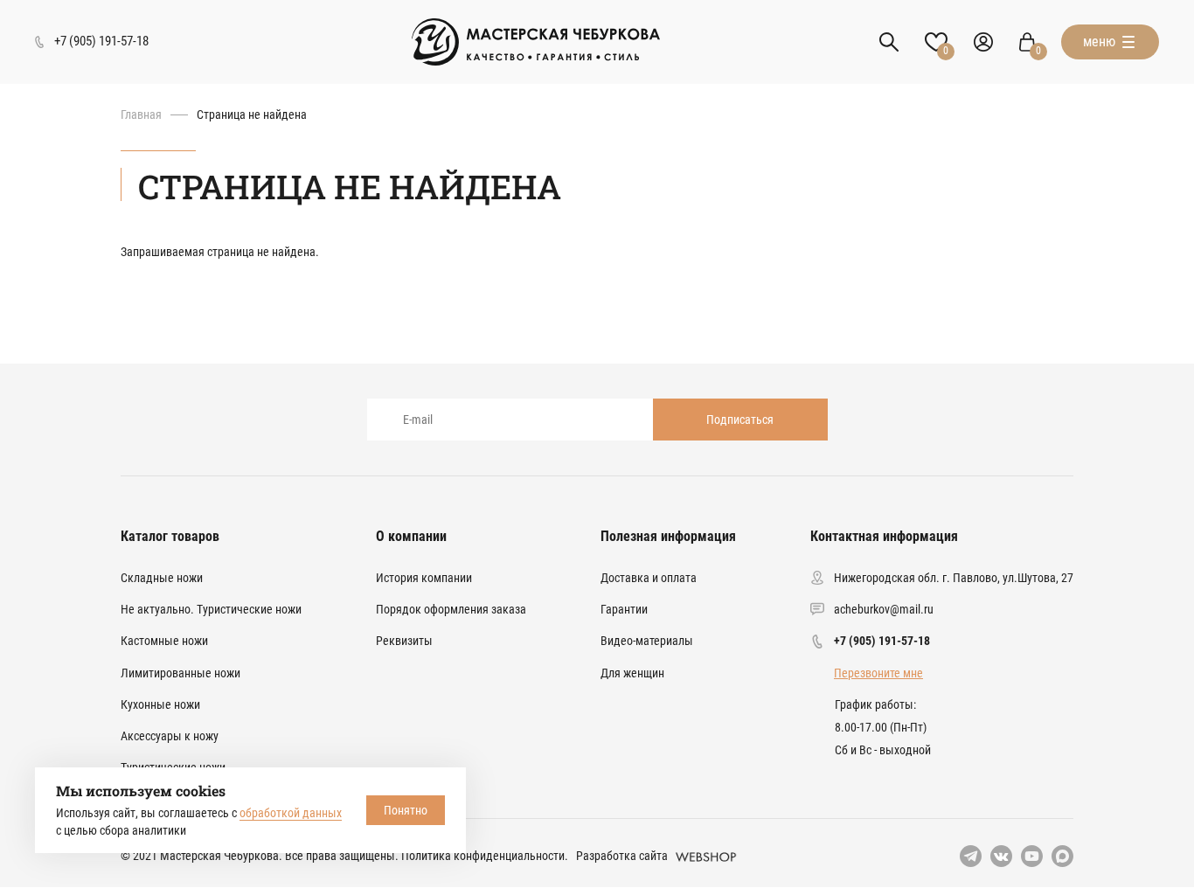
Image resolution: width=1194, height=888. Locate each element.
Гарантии (624, 609)
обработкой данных (290, 813)
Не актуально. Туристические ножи (211, 609)
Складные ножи (162, 578)
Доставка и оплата (648, 578)
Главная (141, 114)
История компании (424, 578)
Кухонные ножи (160, 704)
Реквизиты (404, 641)
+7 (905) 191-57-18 (882, 641)
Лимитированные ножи (180, 673)
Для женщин (632, 673)
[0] (1027, 42)
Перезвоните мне (878, 673)
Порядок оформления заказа (451, 609)
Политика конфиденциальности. (484, 856)
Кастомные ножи (164, 641)
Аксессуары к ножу (170, 736)
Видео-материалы (646, 641)
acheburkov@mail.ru (884, 609)
